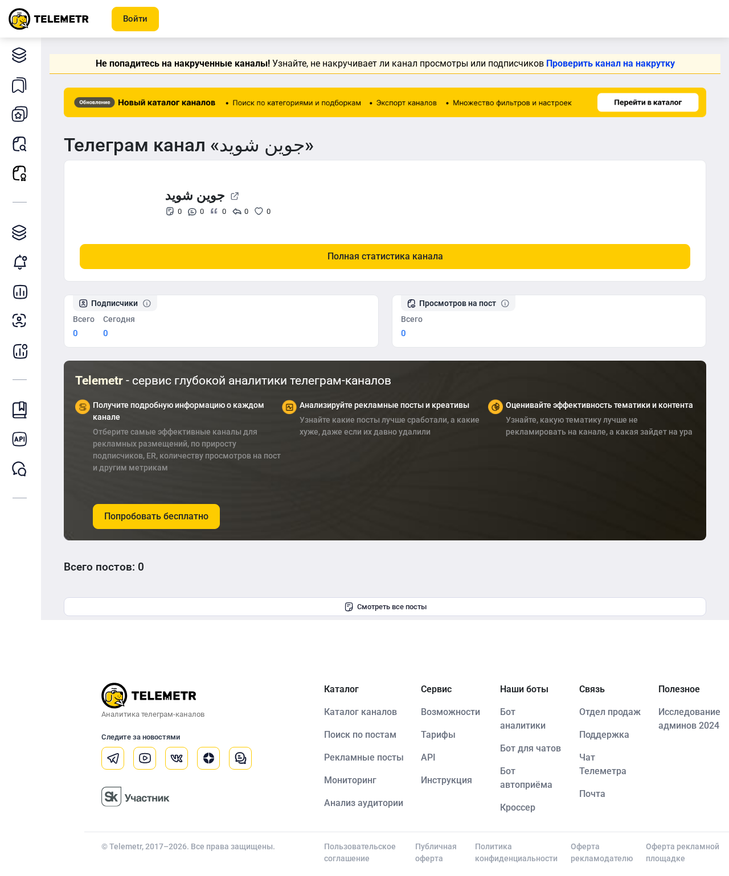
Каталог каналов (20, 54)
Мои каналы (20, 114)
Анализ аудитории (20, 321)
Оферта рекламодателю (602, 852)
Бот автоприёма (526, 778)
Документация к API (20, 439)
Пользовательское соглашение (360, 852)
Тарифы (438, 734)
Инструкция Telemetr (20, 409)
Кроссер (517, 807)
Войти (135, 19)
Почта (592, 793)
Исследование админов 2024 (689, 718)
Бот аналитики (20, 350)
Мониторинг (20, 261)
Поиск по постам (360, 734)
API (428, 757)
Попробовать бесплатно (156, 516)
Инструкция (446, 780)
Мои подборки (20, 84)
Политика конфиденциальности (516, 852)
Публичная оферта (436, 852)
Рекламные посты (20, 173)
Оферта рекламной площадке (682, 852)
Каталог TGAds (20, 232)
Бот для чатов (530, 748)
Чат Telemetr (20, 468)
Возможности (450, 711)
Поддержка (604, 734)
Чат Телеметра (602, 764)
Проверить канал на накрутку (610, 63)
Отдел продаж (610, 711)
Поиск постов (20, 143)
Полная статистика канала (385, 256)
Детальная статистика (20, 291)
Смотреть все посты (392, 606)
